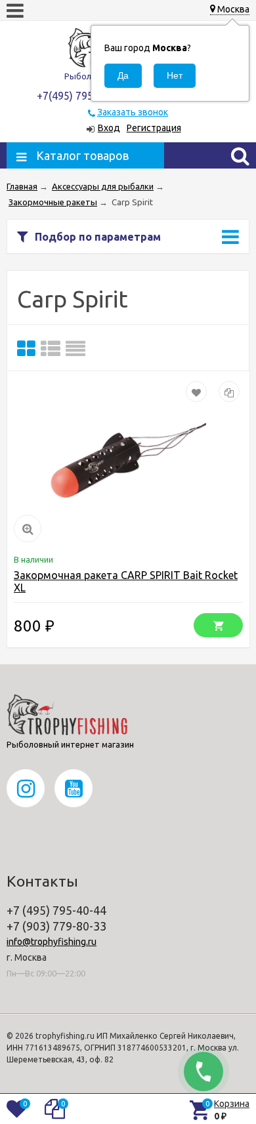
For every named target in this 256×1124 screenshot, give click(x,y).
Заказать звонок (132, 112)
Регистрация (154, 128)
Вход (109, 128)
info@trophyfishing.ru (51, 941)
